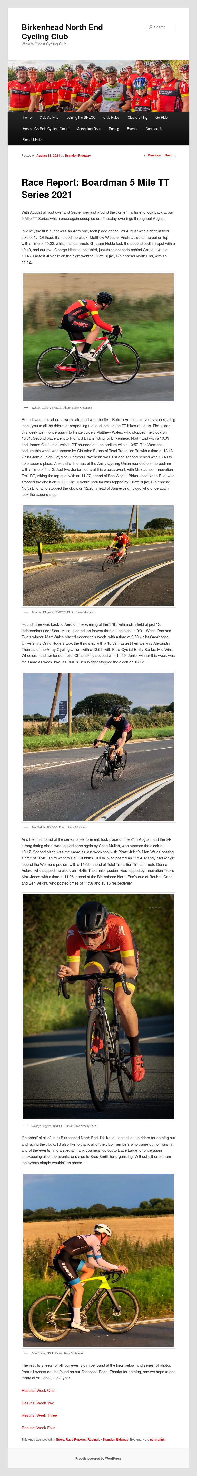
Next (170, 155)
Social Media (32, 139)
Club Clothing (137, 117)
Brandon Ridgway (78, 155)
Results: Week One (38, 1390)
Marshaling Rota (88, 128)
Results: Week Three (39, 1415)
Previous (152, 155)
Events (132, 128)
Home (27, 117)
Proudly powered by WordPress (98, 1458)
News (60, 1439)
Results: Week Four (38, 1427)
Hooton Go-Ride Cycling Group (45, 128)
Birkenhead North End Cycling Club (62, 31)
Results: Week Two (38, 1402)
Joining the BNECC (81, 117)
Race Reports (76, 1439)
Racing (114, 128)
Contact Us (154, 128)
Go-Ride (161, 117)
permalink (157, 1439)
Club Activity (49, 117)
